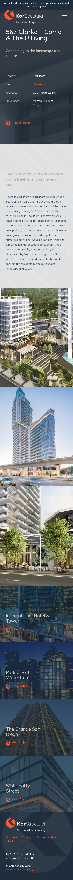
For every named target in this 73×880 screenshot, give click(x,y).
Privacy (29, 869)
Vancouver (12, 837)
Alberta (10, 841)
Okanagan (28, 837)
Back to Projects (21, 122)
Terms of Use (13, 869)
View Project (20, 629)
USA (20, 841)
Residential (40, 84)
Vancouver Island (47, 837)
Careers (35, 6)
